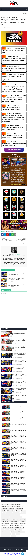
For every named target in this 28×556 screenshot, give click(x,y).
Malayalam (14, 512)
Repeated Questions (6, 531)
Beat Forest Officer (5, 517)
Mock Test (4, 510)
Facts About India (5, 521)
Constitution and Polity (6, 519)
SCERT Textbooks (21, 531)
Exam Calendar (22, 523)
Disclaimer (14, 550)
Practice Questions (13, 521)
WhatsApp (13, 536)
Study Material (19, 506)
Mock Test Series (15, 519)
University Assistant (19, 508)
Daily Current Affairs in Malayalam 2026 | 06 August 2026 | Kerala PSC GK (16, 284)
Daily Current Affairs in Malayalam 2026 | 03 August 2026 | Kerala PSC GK (18, 436)
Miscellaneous (13, 517)
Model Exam (13, 531)
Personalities (11, 508)
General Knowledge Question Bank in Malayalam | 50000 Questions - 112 (19, 390)
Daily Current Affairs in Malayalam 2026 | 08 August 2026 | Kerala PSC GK (16, 274)
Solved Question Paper (6, 533)
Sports (13, 533)
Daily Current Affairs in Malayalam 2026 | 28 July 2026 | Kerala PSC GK (18, 478)
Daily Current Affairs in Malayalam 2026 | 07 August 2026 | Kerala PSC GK (16, 279)
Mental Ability (11, 529)
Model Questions (14, 523)
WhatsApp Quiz (18, 529)
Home (2, 13)
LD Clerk (18, 510)
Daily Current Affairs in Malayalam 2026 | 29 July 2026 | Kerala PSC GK (18, 472)
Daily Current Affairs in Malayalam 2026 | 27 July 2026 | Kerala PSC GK (18, 484)
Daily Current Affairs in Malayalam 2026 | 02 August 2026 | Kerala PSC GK (18, 442)
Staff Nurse (4, 527)
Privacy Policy (10, 549)
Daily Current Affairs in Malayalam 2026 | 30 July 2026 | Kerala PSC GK (18, 466)
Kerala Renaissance (21, 512)
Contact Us (17, 549)
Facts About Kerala (18, 525)
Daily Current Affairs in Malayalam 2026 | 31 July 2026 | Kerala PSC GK (19, 369)
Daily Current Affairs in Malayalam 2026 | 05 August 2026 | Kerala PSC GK (18, 424)
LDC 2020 (19, 517)
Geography (23, 510)
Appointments (4, 529)
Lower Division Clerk (6, 536)
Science (8, 510)
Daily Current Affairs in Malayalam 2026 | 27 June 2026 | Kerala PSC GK (19, 383)
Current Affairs (4, 508)
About (5, 549)
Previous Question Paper (15, 504)
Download (13, 506)
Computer (8, 512)
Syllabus (3, 525)
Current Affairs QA (10, 525)
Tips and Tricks (23, 519)
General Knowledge (5, 506)
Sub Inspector (10, 527)
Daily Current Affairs (8, 13)
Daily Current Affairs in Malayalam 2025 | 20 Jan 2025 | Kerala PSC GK (19, 347)
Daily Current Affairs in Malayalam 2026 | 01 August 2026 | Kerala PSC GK (19, 361)
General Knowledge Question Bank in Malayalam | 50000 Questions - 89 (19, 333)
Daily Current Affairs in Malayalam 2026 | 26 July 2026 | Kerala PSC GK (18, 490)
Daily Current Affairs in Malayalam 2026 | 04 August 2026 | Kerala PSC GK (18, 430)
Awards (17, 533)
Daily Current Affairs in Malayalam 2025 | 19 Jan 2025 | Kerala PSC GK (19, 340)
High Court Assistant (6, 523)
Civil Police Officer (22, 521)
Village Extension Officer (19, 527)
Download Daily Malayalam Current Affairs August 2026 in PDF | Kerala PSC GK (19, 354)
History (13, 510)
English (3, 512)
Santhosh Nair (16, 254)
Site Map (22, 549)
